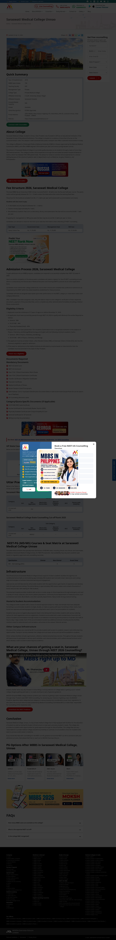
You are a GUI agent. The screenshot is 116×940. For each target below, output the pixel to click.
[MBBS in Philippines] (58, 470)
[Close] (77, 450)
